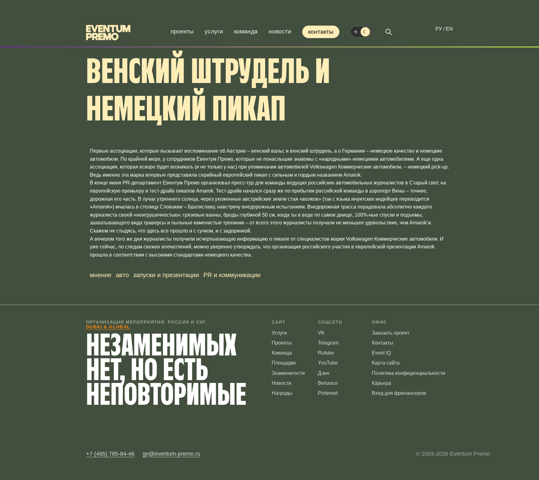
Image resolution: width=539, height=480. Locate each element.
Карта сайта (386, 362)
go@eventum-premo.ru (171, 454)
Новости (280, 31)
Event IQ (381, 352)
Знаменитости (288, 373)
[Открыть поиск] (389, 32)
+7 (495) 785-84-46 (110, 454)
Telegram (328, 342)
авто (122, 275)
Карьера (381, 383)
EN (449, 29)
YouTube (328, 362)
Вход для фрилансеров (399, 393)
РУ (438, 29)
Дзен (323, 373)
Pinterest (327, 393)
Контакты (320, 31)
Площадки (284, 362)
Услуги (214, 31)
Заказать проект (390, 333)
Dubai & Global (108, 326)
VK (321, 333)
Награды (282, 393)
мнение (100, 275)
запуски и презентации (166, 275)
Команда (246, 31)
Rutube (326, 352)
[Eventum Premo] (108, 32)
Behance (328, 383)
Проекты (182, 31)
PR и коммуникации (231, 275)
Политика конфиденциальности (408, 373)
